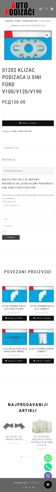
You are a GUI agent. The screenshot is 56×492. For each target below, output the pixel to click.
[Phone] (48, 467)
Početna (9, 20)
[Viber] (48, 476)
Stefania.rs (33, 483)
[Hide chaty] (48, 484)
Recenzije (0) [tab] (11, 148)
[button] (47, 35)
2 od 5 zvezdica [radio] (4, 201)
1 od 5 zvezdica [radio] (3, 201)
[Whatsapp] (48, 458)
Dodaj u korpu (29, 123)
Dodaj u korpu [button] (15, 318)
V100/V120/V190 (29, 20)
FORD (17, 20)
